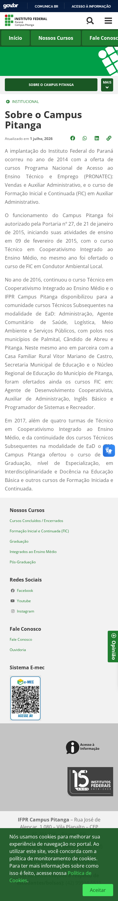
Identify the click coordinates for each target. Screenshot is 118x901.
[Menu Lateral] (108, 21)
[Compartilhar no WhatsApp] (85, 138)
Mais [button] (107, 82)
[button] (109, 138)
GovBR (10, 6)
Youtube (24, 600)
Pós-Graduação (23, 562)
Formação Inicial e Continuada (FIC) (39, 531)
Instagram (25, 611)
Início (15, 38)
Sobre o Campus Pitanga (51, 85)
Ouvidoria (18, 649)
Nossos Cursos (55, 38)
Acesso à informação (91, 6)
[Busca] (90, 20)
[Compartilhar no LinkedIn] (97, 138)
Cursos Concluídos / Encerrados (36, 520)
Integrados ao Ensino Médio (33, 551)
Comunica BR (46, 6)
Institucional (25, 101)
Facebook (25, 590)
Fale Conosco (21, 639)
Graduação (19, 541)
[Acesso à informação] (83, 747)
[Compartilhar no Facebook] (73, 138)
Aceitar (98, 890)
